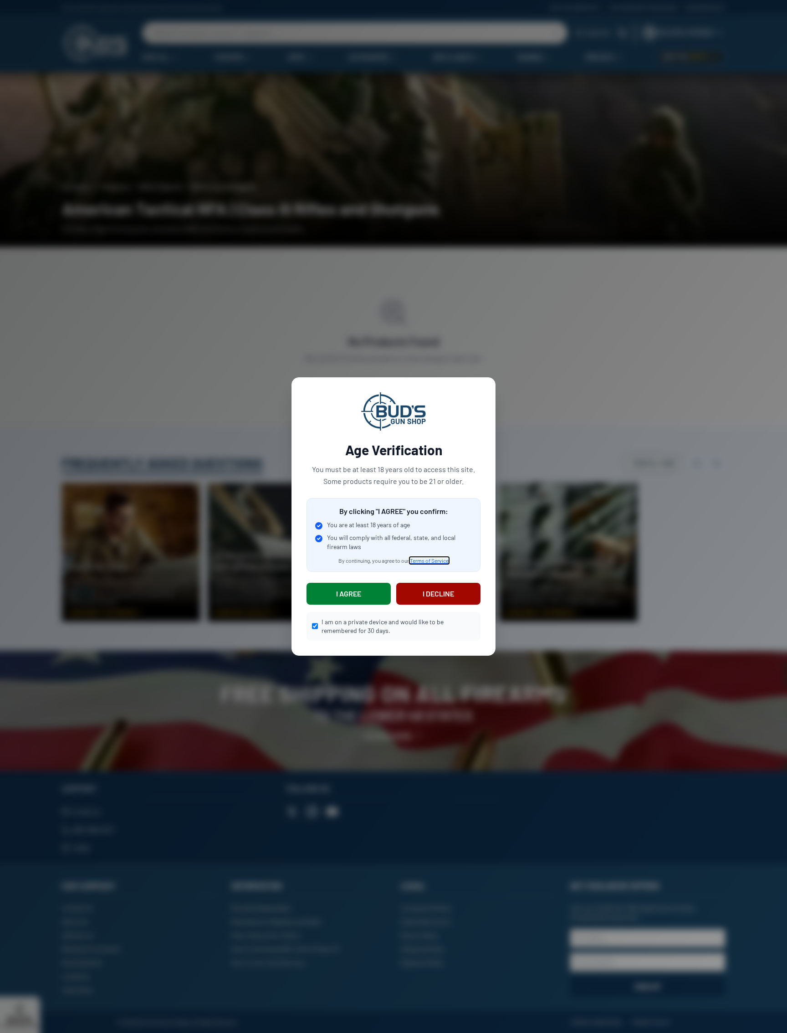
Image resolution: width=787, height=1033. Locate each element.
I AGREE (348, 593)
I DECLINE (438, 593)
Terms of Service (429, 560)
